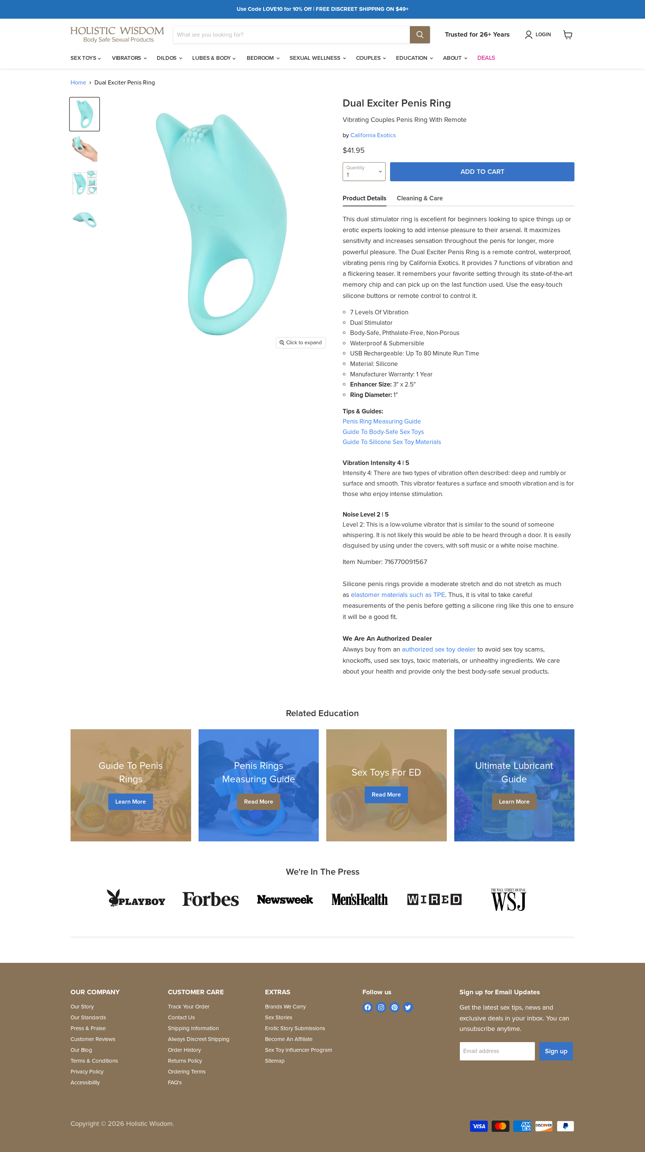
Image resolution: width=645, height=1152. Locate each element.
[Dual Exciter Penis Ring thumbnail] (84, 114)
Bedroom (261, 58)
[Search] (420, 34)
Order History (184, 1050)
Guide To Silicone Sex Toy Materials (392, 442)
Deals (486, 57)
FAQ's (175, 1082)
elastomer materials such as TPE (398, 595)
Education (412, 58)
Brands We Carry (285, 1006)
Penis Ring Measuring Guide (382, 421)
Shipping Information (193, 1028)
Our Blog (81, 1050)
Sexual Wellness (316, 58)
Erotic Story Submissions (295, 1028)
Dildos (167, 58)
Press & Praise (88, 1028)
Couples (369, 58)
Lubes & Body (212, 58)
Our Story (82, 1006)
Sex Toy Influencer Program (298, 1050)
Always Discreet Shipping (199, 1039)
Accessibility (85, 1082)
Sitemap (275, 1061)
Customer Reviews (93, 1039)
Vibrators (127, 58)
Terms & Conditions (94, 1061)
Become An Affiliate (288, 1039)
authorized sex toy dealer (439, 649)
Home (78, 82)
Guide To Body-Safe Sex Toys (383, 432)
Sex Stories (278, 1017)
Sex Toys (84, 58)
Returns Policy (185, 1061)
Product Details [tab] (364, 198)
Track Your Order (188, 1006)
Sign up (556, 1051)
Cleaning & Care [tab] (420, 198)
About (453, 58)
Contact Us (181, 1017)
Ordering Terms (187, 1072)
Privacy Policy (87, 1072)
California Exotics (373, 135)
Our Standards (88, 1017)
